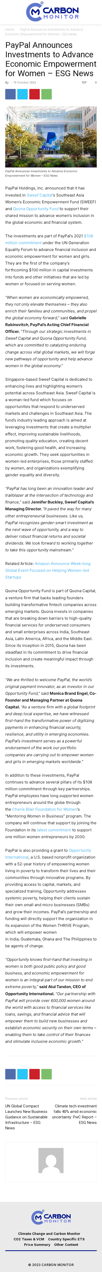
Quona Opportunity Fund (36, 208)
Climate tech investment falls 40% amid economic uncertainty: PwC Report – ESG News (74, 1114)
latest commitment (54, 829)
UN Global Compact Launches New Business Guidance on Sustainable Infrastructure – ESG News (26, 1117)
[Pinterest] (34, 94)
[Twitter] (22, 94)
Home (9, 29)
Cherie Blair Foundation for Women (44, 809)
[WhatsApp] (46, 94)
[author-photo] (51, 1173)
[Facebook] (10, 94)
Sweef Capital (39, 195)
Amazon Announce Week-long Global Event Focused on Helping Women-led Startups (47, 570)
